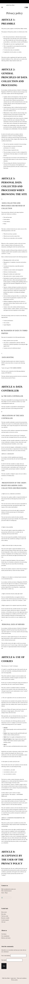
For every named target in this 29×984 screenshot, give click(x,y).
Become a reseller (5, 918)
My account (4, 912)
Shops (6, 892)
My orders (3, 914)
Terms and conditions (21, 978)
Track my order (4, 916)
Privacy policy (14, 979)
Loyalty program (5, 920)
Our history (3, 934)
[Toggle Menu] (2, 7)
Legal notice (13, 978)
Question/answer (8, 890)
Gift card (3, 922)
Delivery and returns (5, 938)
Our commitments (5, 936)
